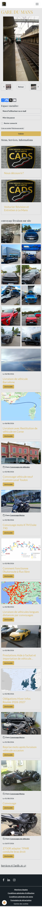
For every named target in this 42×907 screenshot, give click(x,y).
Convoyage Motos (17, 515)
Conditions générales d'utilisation (21, 893)
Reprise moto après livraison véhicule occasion (20, 748)
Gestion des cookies (21, 904)
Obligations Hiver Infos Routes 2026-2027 (17, 700)
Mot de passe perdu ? (18, 128)
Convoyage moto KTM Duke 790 (19, 526)
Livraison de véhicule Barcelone (15, 380)
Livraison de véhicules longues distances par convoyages (21, 613)
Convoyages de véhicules (20, 467)
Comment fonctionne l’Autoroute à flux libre (16, 570)
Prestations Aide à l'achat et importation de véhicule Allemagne (19, 657)
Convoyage (9, 803)
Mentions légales (21, 890)
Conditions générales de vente (21, 897)
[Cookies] (4, 902)
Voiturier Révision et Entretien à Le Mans (16, 208)
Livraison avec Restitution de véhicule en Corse (20, 430)
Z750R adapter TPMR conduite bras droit (16, 850)
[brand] (4, 4)
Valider (21, 133)
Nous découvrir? (14, 173)
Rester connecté (10, 123)
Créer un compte (6, 128)
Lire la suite (8, 387)
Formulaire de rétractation (21, 900)
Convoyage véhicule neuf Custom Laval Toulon (18, 478)
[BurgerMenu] (37, 4)
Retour (21, 87)
